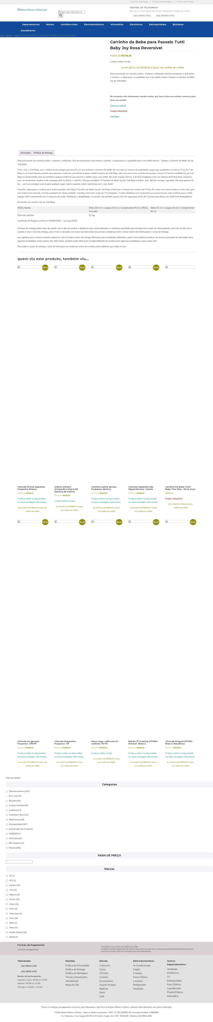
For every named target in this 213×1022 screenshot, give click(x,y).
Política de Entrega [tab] (43, 153)
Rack (102, 992)
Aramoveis (15, 913)
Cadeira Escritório (18, 805)
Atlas (13, 927)
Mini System (16, 843)
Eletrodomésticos (94, 24)
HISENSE (15, 834)
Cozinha (103, 977)
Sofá (101, 996)
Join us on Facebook (120, 2)
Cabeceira (104, 965)
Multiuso (103, 989)
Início (2, 35)
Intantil (17, 35)
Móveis (50, 24)
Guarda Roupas (107, 985)
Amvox (14, 899)
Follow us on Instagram (124, 2)
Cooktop (137, 973)
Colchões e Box (69, 24)
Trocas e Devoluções (139, 2)
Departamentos (31, 24)
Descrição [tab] (26, 153)
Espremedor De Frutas (21, 829)
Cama (102, 969)
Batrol (13, 937)
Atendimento (28, 30)
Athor (13, 923)
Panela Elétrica (175, 992)
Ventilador (138, 989)
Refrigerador (139, 985)
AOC (13, 909)
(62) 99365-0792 (165, 15)
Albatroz (14, 895)
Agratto (14, 885)
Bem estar (15, 796)
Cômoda (103, 973)
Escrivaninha (106, 981)
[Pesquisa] (60, 16)
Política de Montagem (162, 2)
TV (168, 977)
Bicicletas (178, 24)
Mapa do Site (72, 985)
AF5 (12, 880)
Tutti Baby (114, 116)
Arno (13, 918)
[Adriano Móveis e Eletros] (32, 9)
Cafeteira (15, 810)
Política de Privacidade (77, 965)
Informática (117, 24)
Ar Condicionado (142, 965)
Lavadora (138, 981)
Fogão (136, 969)
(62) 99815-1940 (142, 15)
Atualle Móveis (18, 932)
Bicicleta (15, 801)
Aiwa (13, 890)
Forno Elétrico (140, 977)
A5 (12, 876)
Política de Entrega (185, 2)
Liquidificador (174, 988)
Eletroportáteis (157, 24)
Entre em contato (118, 106)
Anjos (14, 904)
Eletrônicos (136, 24)
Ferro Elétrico (174, 984)
